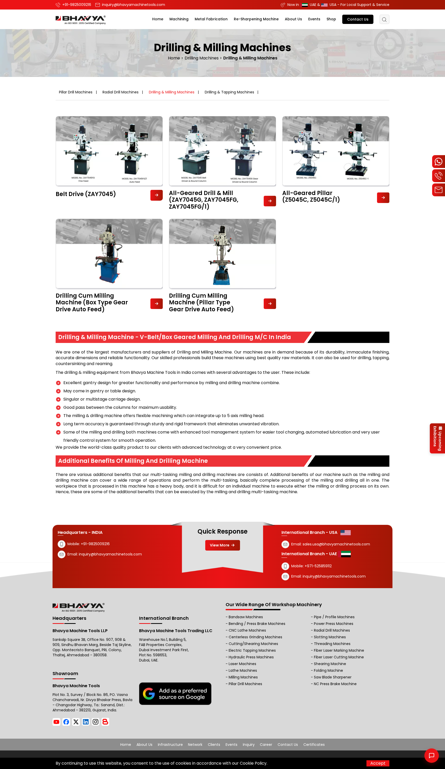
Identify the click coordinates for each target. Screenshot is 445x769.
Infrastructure (170, 744)
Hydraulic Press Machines (251, 657)
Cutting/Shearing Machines (253, 643)
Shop (331, 19)
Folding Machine (328, 670)
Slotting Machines (330, 637)
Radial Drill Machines (120, 92)
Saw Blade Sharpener (333, 677)
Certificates (314, 744)
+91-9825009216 (95, 543)
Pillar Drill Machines (75, 92)
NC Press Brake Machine (335, 683)
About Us (293, 19)
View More (220, 545)
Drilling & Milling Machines (171, 92)
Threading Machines (332, 643)
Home (157, 19)
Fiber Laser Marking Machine (339, 650)
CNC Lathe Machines (247, 630)
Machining (179, 19)
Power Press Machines (333, 623)
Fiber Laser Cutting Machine (339, 657)
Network (195, 744)
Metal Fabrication (211, 19)
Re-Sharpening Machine (256, 19)
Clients (214, 744)
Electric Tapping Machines (252, 650)
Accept (378, 763)
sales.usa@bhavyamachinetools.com (336, 543)
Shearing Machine (330, 663)
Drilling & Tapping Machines (229, 92)
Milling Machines (243, 677)
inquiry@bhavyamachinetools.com (110, 553)
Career (266, 744)
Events (314, 19)
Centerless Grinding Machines (255, 637)
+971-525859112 (318, 565)
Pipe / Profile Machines (334, 617)
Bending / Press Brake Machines (257, 623)
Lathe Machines (243, 670)
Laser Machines (242, 663)
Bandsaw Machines (246, 617)
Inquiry (249, 744)
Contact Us (358, 19)
